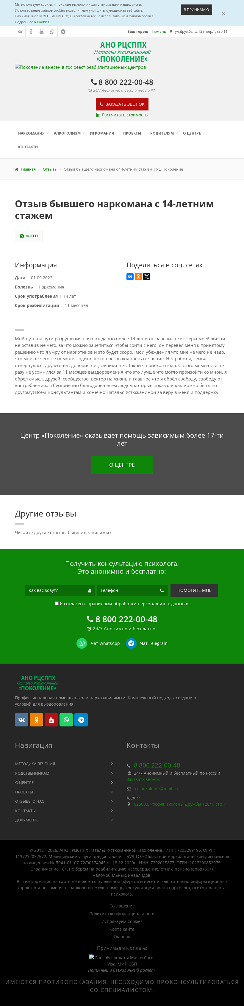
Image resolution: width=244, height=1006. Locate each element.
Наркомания (31, 133)
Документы (27, 820)
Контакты (28, 146)
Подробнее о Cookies (32, 22)
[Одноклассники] (138, 276)
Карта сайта (122, 929)
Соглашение (122, 906)
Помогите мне (194, 590)
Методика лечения (35, 763)
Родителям (162, 133)
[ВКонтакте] (130, 276)
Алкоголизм (67, 133)
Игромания (102, 133)
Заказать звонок (124, 104)
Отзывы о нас (29, 801)
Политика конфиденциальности (122, 913)
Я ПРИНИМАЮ (196, 9)
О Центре (122, 464)
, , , (181, 804)
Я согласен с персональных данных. (124, 603)
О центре (192, 133)
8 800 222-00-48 (125, 82)
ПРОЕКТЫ (132, 133)
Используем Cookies (122, 921)
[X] (146, 276)
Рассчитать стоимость (125, 115)
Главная (122, 937)
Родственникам (32, 773)
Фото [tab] (31, 235)
